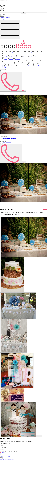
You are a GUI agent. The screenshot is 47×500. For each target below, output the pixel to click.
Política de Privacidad (7, 459)
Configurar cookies (23, 13)
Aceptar (23, 12)
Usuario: (1, 15)
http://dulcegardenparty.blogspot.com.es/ (5, 448)
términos (4, 142)
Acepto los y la (5, 142)
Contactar (45, 209)
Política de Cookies (12, 459)
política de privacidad (8, 142)
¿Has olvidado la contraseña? (6, 17)
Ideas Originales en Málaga (9, 138)
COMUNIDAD (4, 66)
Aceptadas (2, 6)
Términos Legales (2, 459)
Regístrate (1, 17)
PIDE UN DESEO (4, 67)
